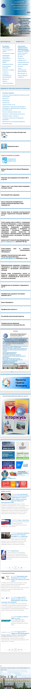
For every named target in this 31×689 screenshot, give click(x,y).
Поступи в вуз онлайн (8, 53)
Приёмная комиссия (7, 64)
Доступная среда (7, 123)
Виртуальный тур (22, 73)
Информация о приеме (6, 61)
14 (18, 649)
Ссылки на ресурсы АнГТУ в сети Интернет (23, 54)
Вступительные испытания (6, 67)
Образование (6, 100)
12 (12, 649)
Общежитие (5, 79)
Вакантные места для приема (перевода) (13, 121)
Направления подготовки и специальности (6, 57)
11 (9, 649)
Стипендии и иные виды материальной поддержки (12, 118)
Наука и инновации (23, 64)
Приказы (4, 81)
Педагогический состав (8, 104)
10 (21, 567)
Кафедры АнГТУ (22, 60)
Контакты (20, 66)
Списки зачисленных (7, 83)
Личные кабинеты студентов (22, 76)
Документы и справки (8, 70)
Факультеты (21, 58)
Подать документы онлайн (7, 50)
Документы (5, 98)
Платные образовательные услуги (11, 112)
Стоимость (5, 72)
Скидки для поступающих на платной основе (6, 75)
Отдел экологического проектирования (22, 69)
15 (21, 649)
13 (15, 649)
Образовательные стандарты (10, 116)
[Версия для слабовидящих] (29, 12)
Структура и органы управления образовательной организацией (15, 95)
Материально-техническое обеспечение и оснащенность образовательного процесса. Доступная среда (14, 108)
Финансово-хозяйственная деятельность (13, 114)
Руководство (6, 102)
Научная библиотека (23, 62)
